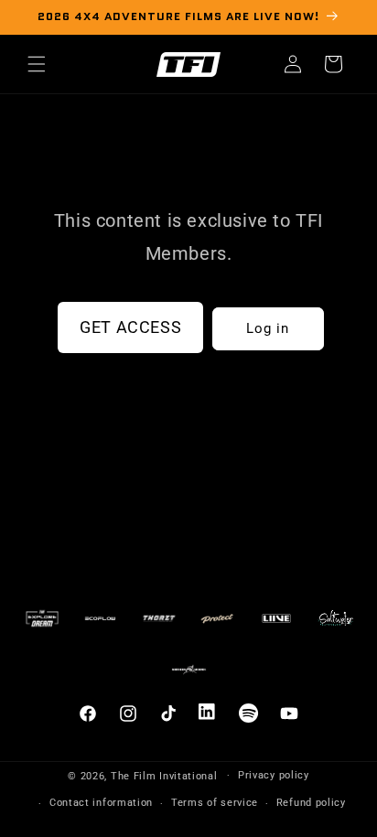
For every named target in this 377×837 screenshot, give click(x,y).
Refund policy (311, 803)
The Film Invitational (164, 775)
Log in (267, 328)
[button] (36, 64)
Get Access (130, 327)
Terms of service (214, 803)
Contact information (101, 803)
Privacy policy (273, 775)
